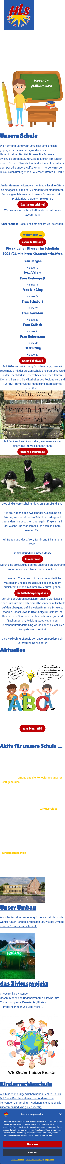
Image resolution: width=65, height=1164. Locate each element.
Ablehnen (32, 1152)
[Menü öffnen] (58, 15)
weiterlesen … (32, 234)
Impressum (49, 1160)
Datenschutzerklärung (35, 1160)
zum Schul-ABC (32, 728)
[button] (60, 1114)
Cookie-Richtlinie (17, 1160)
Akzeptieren (32, 1144)
